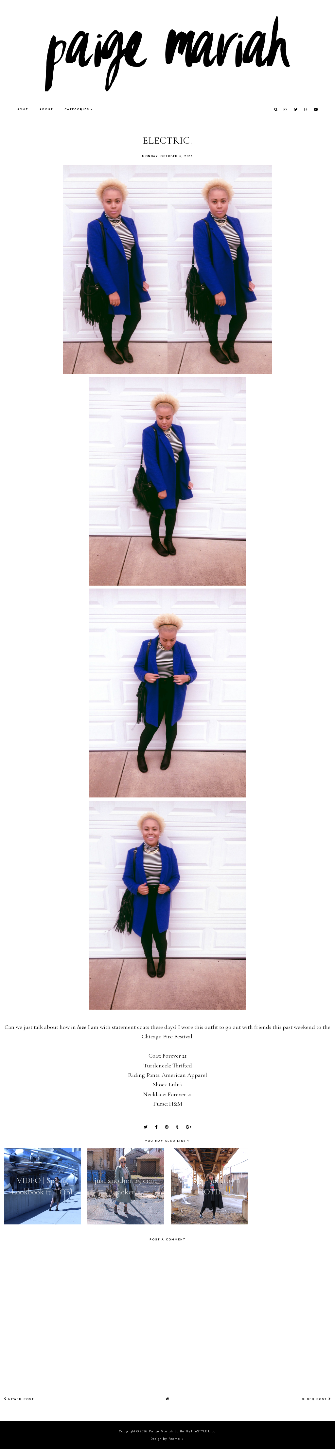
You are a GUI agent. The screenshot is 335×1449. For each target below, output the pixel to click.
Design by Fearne (165, 1439)
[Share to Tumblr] (177, 1127)
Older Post (315, 1399)
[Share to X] (146, 1127)
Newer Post (20, 1399)
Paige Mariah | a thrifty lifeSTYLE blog (182, 1431)
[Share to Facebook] (156, 1127)
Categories (76, 109)
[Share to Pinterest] (166, 1127)
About (46, 109)
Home (22, 109)
